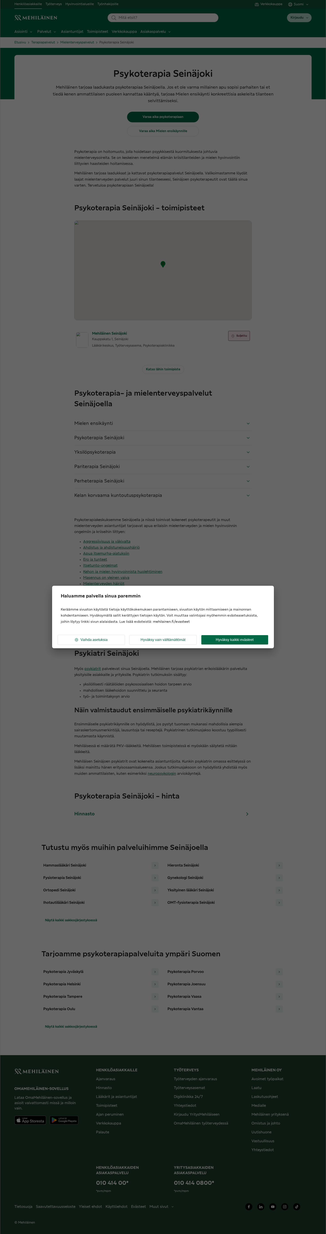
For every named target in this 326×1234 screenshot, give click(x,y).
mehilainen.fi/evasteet (171, 621)
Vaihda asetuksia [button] (94, 640)
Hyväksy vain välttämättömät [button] (163, 640)
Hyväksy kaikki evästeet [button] (234, 640)
